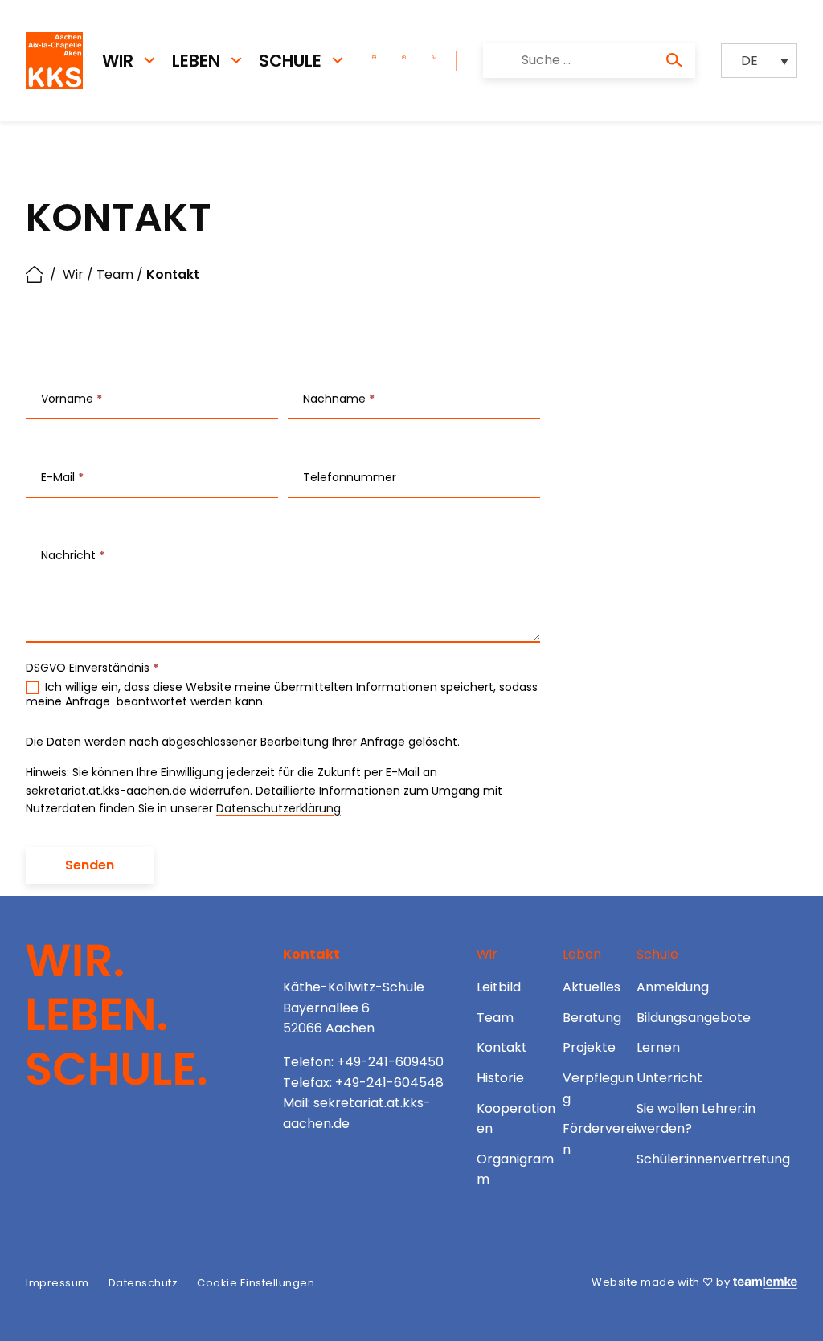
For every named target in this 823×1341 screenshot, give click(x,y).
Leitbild (499, 987)
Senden (89, 865)
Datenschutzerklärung (278, 808)
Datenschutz (143, 1282)
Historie (500, 1078)
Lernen (658, 1047)
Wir (117, 61)
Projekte (589, 1047)
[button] (759, 60)
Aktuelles (591, 987)
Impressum (57, 1282)
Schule (290, 61)
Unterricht (669, 1078)
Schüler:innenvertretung (713, 1159)
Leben (196, 61)
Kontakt (502, 1047)
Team (114, 274)
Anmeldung (673, 987)
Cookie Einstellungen (255, 1282)
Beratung (592, 1017)
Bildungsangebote (694, 1017)
